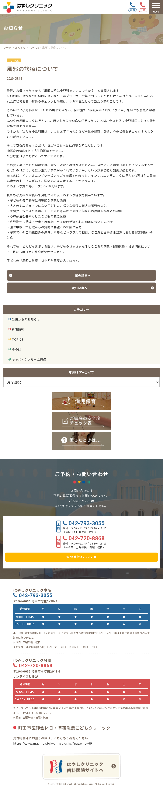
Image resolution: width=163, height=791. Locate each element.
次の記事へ (79, 288)
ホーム (7, 47)
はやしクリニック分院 (32, 660)
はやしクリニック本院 (32, 590)
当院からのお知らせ (26, 319)
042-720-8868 (87, 539)
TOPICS (34, 47)
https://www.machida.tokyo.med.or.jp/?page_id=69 (52, 743)
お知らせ (20, 47)
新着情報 (18, 329)
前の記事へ (83, 275)
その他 (16, 349)
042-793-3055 (87, 523)
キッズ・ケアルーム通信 (29, 359)
